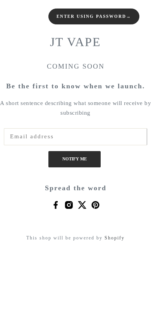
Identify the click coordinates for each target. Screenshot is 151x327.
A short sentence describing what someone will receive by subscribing (75, 108)
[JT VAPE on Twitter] (82, 204)
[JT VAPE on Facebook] (55, 204)
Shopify (115, 238)
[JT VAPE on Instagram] (69, 204)
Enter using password (94, 16)
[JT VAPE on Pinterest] (95, 204)
